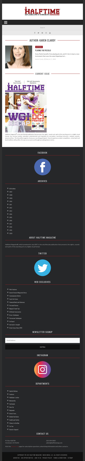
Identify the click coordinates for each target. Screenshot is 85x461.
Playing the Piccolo (43, 50)
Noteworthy (12, 401)
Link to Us (38, 458)
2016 (10, 220)
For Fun (11, 426)
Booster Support (13, 429)
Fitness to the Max (14, 423)
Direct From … (13, 413)
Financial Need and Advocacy (17, 302)
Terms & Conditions (59, 458)
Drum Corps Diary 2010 (15, 328)
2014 (10, 214)
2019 (10, 230)
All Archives (12, 188)
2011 (10, 204)
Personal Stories (13, 305)
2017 (10, 224)
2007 (10, 192)
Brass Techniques (14, 315)
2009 (10, 198)
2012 (10, 208)
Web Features (13, 289)
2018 (10, 227)
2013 (10, 211)
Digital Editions (13, 391)
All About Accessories (15, 312)
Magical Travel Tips (14, 309)
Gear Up (11, 407)
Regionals (12, 410)
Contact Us (15, 446)
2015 (10, 217)
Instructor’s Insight (14, 325)
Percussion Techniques (15, 318)
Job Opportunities (27, 458)
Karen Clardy (39, 59)
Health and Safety (14, 420)
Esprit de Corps (13, 299)
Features (11, 394)
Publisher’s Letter (14, 397)
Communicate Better (15, 296)
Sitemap (70, 458)
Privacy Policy (47, 458)
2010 (10, 201)
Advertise (16, 458)
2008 (10, 195)
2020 (10, 233)
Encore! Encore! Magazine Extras (18, 293)
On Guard (11, 321)
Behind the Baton (14, 417)
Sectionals (39, 47)
